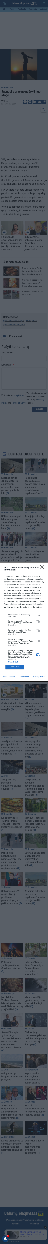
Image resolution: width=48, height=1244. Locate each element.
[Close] (42, 567)
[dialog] (24, 622)
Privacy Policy (39, 676)
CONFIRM (15, 667)
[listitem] (24, 615)
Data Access (24, 676)
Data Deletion (9, 676)
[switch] (38, 621)
